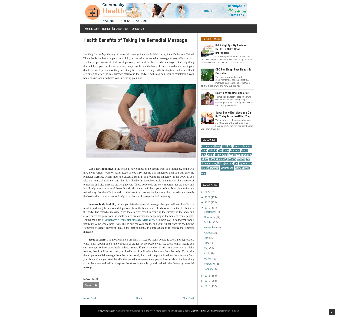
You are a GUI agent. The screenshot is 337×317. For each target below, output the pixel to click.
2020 (207, 202)
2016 (207, 286)
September (210, 227)
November (209, 217)
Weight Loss (92, 28)
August (208, 232)
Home (139, 298)
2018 (207, 275)
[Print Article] (96, 285)
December (209, 211)
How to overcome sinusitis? (232, 93)
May (206, 248)
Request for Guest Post (115, 28)
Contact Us (138, 28)
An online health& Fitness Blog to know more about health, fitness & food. (153, 310)
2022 (207, 192)
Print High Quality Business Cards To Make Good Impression (231, 49)
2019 (207, 207)
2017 (207, 280)
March (207, 258)
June (206, 243)
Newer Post (89, 298)
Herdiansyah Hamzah (228, 310)
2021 (207, 197)
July (206, 237)
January (208, 269)
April (206, 253)
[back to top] (332, 312)
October (208, 222)
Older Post (188, 298)
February (209, 263)
